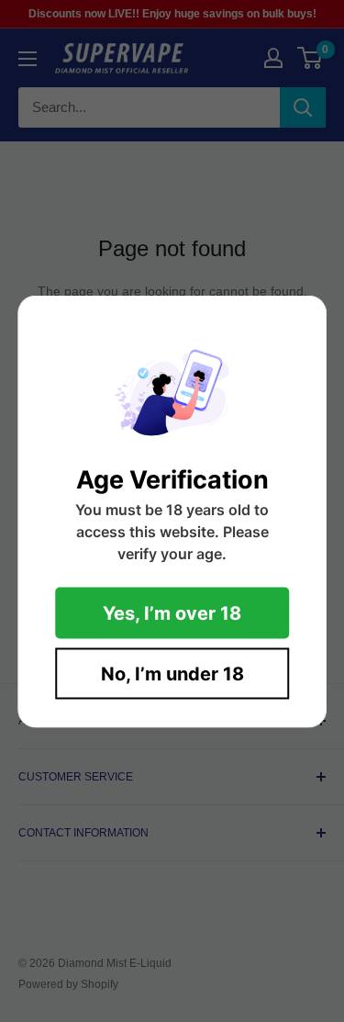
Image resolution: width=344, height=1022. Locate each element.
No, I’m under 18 (172, 673)
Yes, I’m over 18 (172, 612)
